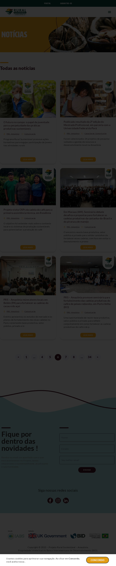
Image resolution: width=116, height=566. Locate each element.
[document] (58, 283)
